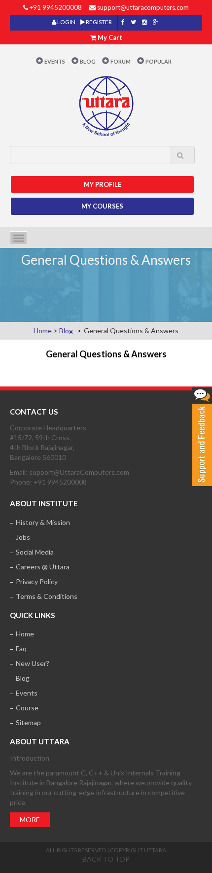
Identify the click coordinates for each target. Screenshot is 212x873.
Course (27, 707)
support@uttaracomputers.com (143, 7)
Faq (21, 648)
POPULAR (158, 61)
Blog (88, 61)
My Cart (110, 37)
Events (54, 61)
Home (43, 330)
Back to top (106, 859)
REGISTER (98, 22)
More (30, 819)
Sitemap (28, 722)
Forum (120, 61)
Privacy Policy (37, 581)
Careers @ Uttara (43, 566)
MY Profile (102, 184)
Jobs (23, 537)
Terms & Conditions (46, 596)
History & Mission (43, 522)
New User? (32, 663)
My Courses (102, 206)
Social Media (35, 552)
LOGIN (65, 22)
